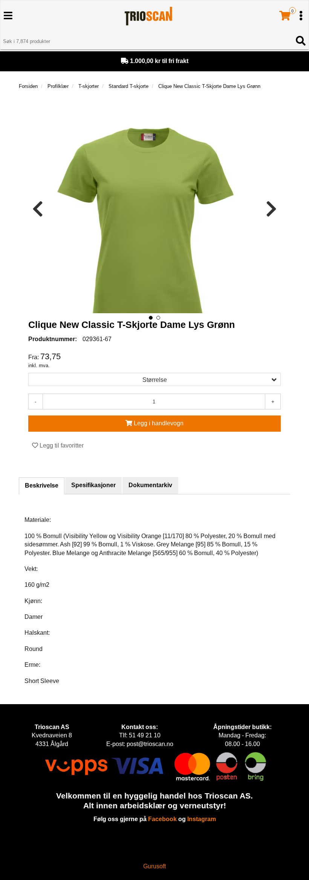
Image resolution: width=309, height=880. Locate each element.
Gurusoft (154, 866)
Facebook (162, 819)
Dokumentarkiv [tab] (150, 485)
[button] (151, 318)
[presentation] (37, 209)
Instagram (201, 819)
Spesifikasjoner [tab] (93, 485)
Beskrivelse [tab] (41, 485)
